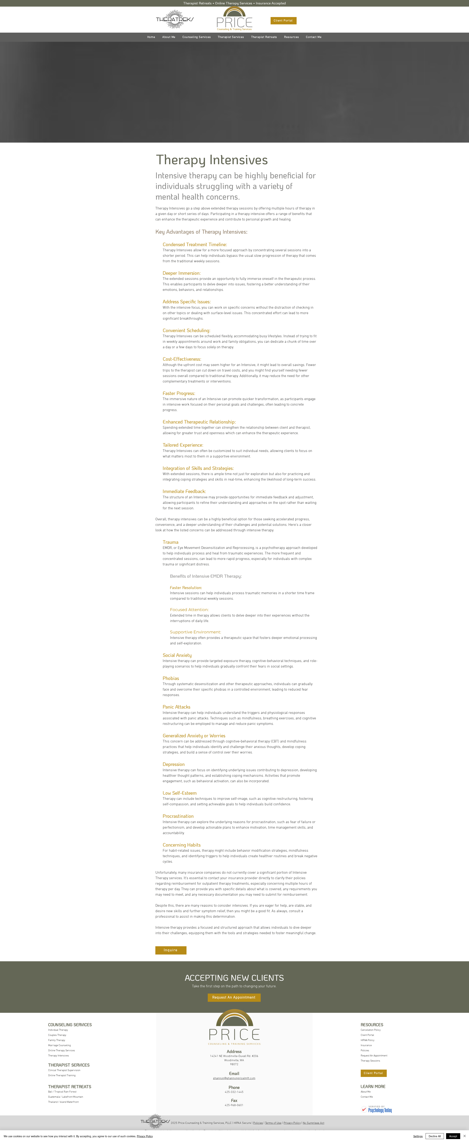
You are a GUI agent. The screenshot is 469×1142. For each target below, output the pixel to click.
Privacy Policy (292, 1123)
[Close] (464, 1136)
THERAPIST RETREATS (69, 1086)
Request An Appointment (374, 1055)
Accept (453, 1136)
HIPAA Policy (367, 1040)
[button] (292, 37)
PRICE (234, 22)
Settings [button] (418, 1136)
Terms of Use (273, 1123)
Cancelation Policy (371, 1030)
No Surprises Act (313, 1123)
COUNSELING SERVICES (70, 1024)
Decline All (435, 1136)
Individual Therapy (58, 1030)
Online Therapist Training (61, 1075)
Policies (365, 1050)
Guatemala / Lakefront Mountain (65, 1097)
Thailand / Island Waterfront (63, 1102)
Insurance (366, 1045)
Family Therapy (56, 1040)
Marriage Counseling (59, 1045)
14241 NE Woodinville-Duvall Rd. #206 (234, 1056)
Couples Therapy (57, 1035)
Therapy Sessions (370, 1060)
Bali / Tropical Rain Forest (62, 1091)
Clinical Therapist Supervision (64, 1070)
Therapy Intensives (58, 1055)
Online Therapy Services (61, 1050)
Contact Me (367, 1097)
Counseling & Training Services (234, 29)
